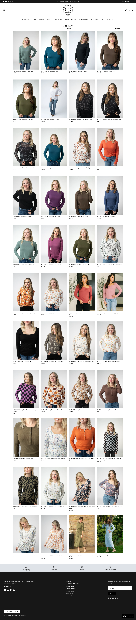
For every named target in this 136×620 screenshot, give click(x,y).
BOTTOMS (41, 19)
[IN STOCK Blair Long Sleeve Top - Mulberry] (54, 244)
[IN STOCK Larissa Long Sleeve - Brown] (110, 50)
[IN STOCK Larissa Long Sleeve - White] (54, 99)
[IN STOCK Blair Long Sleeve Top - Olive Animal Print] (26, 486)
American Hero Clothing (12, 615)
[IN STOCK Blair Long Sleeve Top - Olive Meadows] (54, 486)
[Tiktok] (12, 1)
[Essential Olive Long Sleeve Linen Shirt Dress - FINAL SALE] (82, 534)
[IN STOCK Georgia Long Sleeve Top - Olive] (26, 437)
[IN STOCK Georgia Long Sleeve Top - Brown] (110, 389)
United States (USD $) (126, 1)
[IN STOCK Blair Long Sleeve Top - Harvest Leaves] (54, 292)
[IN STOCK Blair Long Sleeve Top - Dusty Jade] (26, 244)
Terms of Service (70, 586)
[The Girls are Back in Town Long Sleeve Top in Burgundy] (82, 292)
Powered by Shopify (22, 615)
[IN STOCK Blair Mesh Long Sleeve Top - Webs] (26, 147)
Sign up (112, 593)
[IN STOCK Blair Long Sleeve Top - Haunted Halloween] (82, 340)
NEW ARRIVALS (26, 19)
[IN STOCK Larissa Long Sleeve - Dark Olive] (26, 99)
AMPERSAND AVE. (83, 19)
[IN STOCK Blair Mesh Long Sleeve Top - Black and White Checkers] (110, 437)
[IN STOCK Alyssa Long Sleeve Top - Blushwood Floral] (110, 486)
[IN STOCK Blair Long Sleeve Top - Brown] (82, 195)
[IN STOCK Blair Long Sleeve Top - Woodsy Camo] (82, 389)
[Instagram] (8, 1)
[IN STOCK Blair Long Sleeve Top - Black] (26, 195)
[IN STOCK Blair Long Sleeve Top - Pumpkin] (110, 147)
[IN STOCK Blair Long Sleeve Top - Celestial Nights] (54, 340)
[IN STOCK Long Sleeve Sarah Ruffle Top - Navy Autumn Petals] (82, 486)
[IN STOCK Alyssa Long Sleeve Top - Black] (26, 340)
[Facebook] (3, 1)
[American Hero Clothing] (68, 10)
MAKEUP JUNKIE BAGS (70, 19)
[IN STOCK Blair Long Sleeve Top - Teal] (54, 147)
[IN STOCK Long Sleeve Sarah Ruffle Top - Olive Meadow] (26, 534)
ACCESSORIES (95, 19)
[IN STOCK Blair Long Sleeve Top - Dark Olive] (82, 244)
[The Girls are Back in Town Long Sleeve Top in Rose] (110, 292)
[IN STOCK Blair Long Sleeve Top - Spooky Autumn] (26, 292)
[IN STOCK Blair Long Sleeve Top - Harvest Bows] (110, 340)
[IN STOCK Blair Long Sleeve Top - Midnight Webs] (82, 99)
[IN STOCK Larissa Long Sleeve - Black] (82, 50)
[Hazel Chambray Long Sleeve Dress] (110, 534)
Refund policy (69, 593)
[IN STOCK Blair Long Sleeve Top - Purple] (54, 195)
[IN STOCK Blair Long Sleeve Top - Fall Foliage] (82, 147)
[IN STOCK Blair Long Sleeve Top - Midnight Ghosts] (110, 99)
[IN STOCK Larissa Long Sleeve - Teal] (54, 50)
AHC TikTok (69, 596)
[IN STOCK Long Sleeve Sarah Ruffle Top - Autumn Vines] (54, 534)
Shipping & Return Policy (72, 583)
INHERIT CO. (110, 19)
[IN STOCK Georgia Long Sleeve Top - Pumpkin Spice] (82, 437)
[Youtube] (6, 1)
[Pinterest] (10, 1)
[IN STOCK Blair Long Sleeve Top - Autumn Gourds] (54, 389)
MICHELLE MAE (58, 19)
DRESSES (49, 19)
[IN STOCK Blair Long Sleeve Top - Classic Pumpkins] (110, 244)
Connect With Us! (70, 588)
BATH (103, 19)
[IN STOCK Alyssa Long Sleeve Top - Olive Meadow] (54, 437)
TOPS (34, 19)
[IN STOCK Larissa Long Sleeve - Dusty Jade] (26, 50)
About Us (68, 581)
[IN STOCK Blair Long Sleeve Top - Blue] (110, 195)
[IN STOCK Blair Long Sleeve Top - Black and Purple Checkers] (26, 389)
